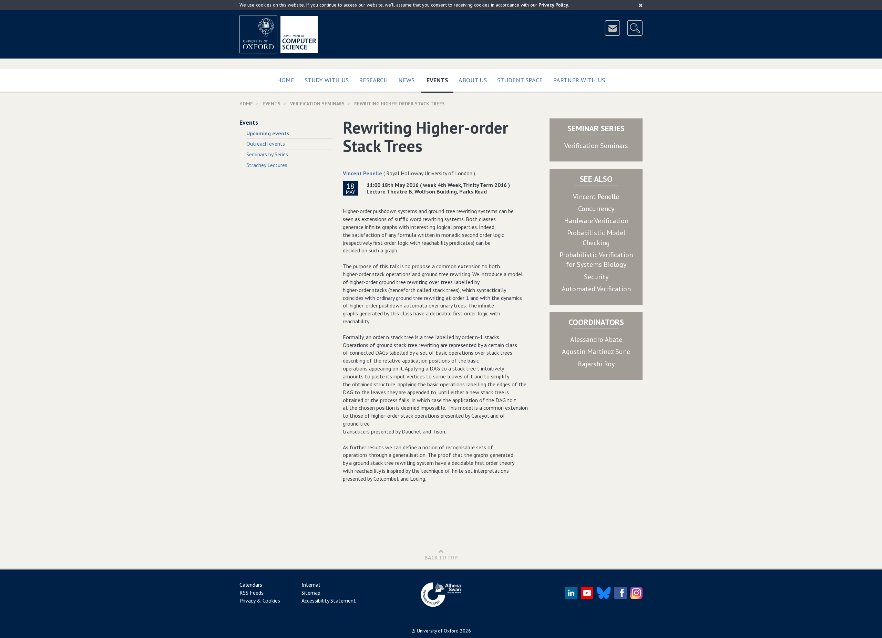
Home (285, 80)
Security (596, 276)
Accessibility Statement (328, 600)
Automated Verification (596, 288)
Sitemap (310, 592)
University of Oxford (438, 631)
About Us (473, 80)
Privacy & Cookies (259, 600)
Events (440, 80)
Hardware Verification (596, 220)
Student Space (520, 80)
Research (373, 80)
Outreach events (265, 143)
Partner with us (579, 80)
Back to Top (441, 557)
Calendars (250, 584)
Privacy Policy (553, 5)
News (406, 80)
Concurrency (596, 208)
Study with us (327, 80)
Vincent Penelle (362, 173)
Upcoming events (267, 133)
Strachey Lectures (266, 164)
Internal (310, 584)
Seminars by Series (267, 154)
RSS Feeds (251, 592)
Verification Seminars (596, 145)
